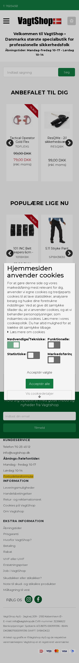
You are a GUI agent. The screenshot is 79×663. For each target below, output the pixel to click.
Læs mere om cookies (27, 332)
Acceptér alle (39, 384)
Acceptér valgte (39, 372)
